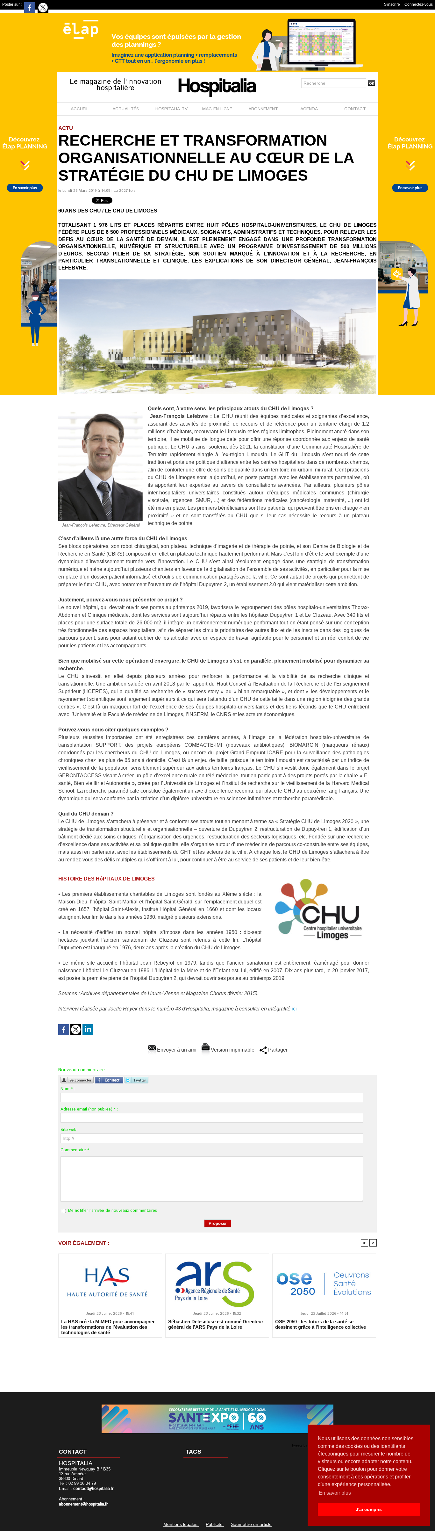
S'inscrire (392, 4)
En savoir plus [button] (335, 1493)
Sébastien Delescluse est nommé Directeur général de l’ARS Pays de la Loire (215, 1324)
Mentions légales (181, 1524)
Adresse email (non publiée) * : (89, 1109)
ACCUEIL (80, 109)
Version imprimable (232, 1050)
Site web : (70, 1130)
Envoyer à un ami (176, 1050)
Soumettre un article (251, 1524)
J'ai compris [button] (369, 1509)
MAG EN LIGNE (217, 109)
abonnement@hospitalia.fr (83, 1504)
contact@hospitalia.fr (93, 1489)
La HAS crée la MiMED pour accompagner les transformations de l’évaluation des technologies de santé (108, 1327)
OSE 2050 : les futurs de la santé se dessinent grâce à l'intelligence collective (320, 1324)
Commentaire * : (76, 1150)
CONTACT (355, 109)
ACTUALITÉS (125, 109)
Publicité (215, 1524)
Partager (277, 1050)
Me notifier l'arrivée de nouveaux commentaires (112, 1211)
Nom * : (68, 1089)
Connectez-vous (418, 4)
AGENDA (309, 109)
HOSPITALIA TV (171, 109)
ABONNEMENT (263, 109)
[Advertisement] (217, 1360)
